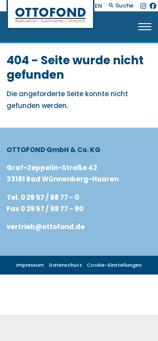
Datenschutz (65, 264)
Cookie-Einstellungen (114, 264)
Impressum (30, 264)
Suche (123, 5)
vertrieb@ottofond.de (46, 226)
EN (98, 6)
